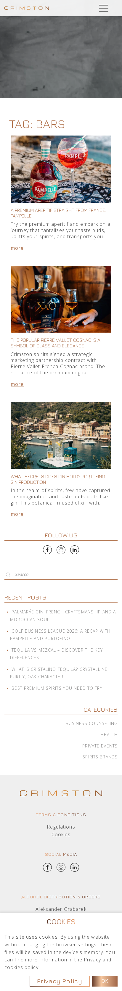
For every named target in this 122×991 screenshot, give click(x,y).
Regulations (61, 827)
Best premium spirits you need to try (57, 688)
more (17, 248)
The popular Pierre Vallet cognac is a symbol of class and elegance (55, 342)
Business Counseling (92, 723)
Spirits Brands (100, 757)
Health (109, 734)
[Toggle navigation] (103, 8)
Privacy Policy (59, 981)
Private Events (100, 746)
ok (105, 981)
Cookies (61, 834)
